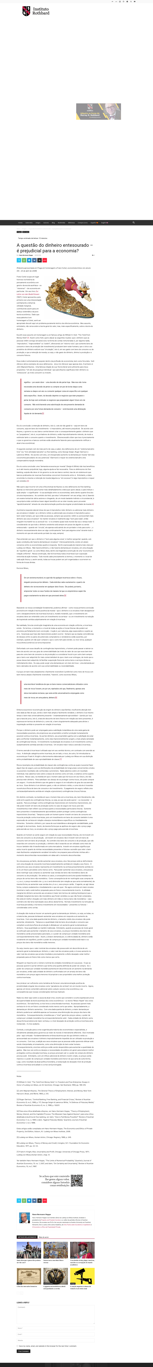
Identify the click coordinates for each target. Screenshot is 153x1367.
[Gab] (112, 1)
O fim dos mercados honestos (27, 1286)
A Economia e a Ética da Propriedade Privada (46, 1227)
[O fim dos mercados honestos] (29, 1276)
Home (20, 223)
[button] (133, 223)
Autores (46, 223)
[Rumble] (123, 1)
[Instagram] (120, 1)
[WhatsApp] (24, 260)
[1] (28, 338)
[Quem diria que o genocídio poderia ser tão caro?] (29, 1250)
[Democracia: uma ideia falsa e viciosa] (55, 1250)
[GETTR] (116, 1)
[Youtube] (134, 1)
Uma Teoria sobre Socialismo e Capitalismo (77, 1225)
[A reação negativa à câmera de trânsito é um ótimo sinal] (82, 1276)
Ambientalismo (48, 1283)
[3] (28, 481)
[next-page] (21, 1293)
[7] (61, 759)
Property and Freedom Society (50, 1220)
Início (18, 229)
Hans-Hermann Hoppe (26, 255)
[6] (56, 698)
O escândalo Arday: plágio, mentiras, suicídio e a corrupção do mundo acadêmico (82, 1263)
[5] (65, 596)
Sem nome (26, 232)
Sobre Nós (29, 223)
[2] (43, 413)
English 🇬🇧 (104, 223)
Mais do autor (44, 1237)
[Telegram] (127, 1)
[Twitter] (131, 1)
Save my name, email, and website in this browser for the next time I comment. (48, 1346)
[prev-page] (18, 1293)
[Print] (39, 260)
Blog (53, 223)
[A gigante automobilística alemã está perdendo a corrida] (55, 1276)
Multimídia (61, 223)
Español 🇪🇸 (94, 223)
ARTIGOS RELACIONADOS (27, 1237)
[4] (93, 504)
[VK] (34, 260)
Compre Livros (83, 223)
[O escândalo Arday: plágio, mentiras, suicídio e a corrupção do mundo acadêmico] (82, 1250)
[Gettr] (44, 260)
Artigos (38, 223)
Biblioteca (71, 223)
